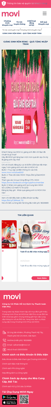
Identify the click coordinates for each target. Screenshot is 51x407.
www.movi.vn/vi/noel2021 (13, 172)
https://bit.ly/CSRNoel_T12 (12, 200)
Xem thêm (25, 278)
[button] (3, 251)
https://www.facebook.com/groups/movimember (23, 183)
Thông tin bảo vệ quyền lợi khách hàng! (27, 3)
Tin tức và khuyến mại (10, 30)
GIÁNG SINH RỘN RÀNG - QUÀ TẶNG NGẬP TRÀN (22, 33)
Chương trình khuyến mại (31, 30)
